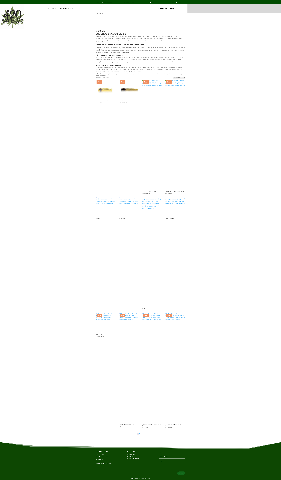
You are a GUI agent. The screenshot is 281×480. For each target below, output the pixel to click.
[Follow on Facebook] (97, 466)
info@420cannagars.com (102, 456)
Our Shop (53, 8)
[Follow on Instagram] (103, 466)
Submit (181, 473)
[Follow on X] (100, 466)
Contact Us (66, 8)
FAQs (60, 8)
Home (48, 8)
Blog (71, 8)
